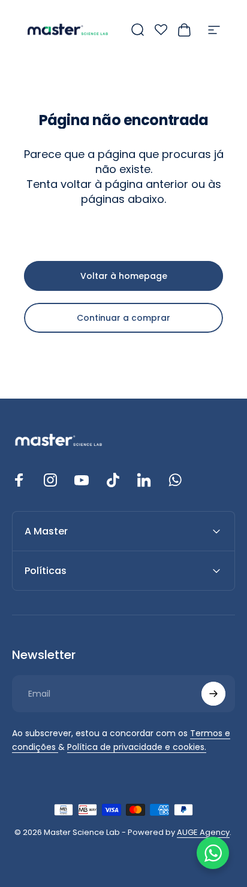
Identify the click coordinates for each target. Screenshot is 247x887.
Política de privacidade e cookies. (136, 747)
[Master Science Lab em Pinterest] (144, 480)
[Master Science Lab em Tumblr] (175, 480)
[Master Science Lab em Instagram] (50, 480)
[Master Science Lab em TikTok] (113, 480)
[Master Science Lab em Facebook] (19, 480)
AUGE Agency (203, 832)
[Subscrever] (213, 694)
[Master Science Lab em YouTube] (81, 480)
